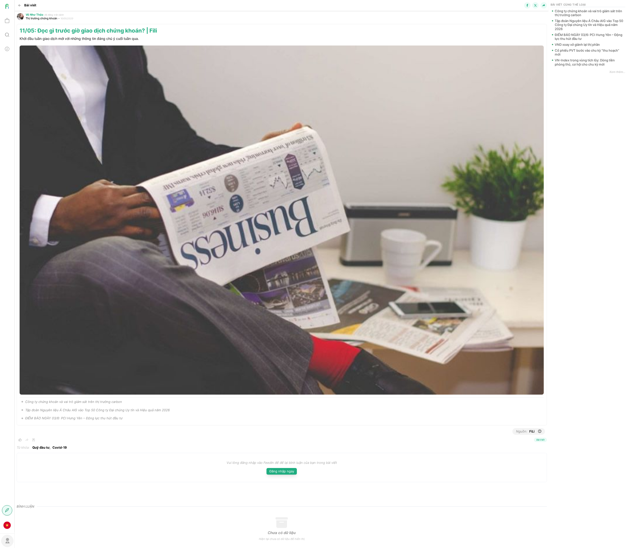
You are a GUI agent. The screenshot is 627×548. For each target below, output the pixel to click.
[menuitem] (7, 7)
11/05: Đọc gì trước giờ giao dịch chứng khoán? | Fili (88, 30)
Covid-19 (59, 447)
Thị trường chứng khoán (41, 18)
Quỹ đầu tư (40, 447)
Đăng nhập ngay (281, 471)
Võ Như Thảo (34, 14)
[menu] (7, 266)
